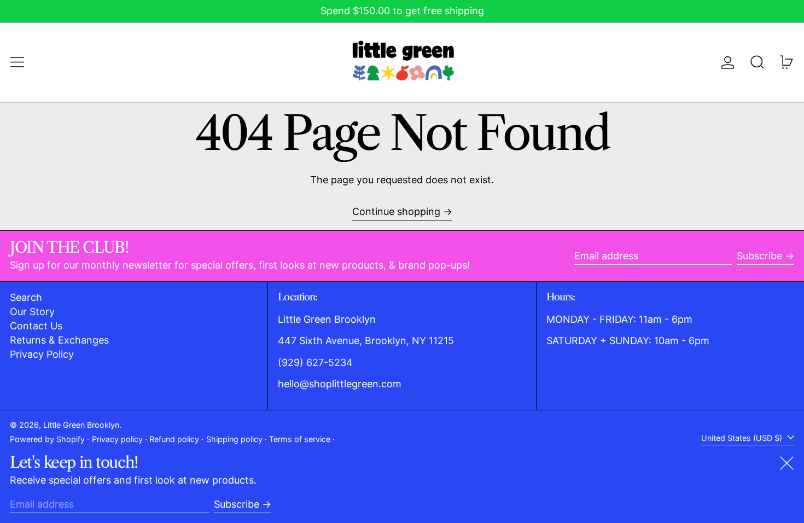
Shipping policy (234, 439)
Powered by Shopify (47, 439)
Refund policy (174, 439)
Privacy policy (117, 439)
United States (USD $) (742, 438)
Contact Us (36, 326)
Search (26, 297)
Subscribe (759, 256)
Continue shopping (396, 211)
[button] (757, 62)
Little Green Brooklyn (81, 424)
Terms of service (299, 439)
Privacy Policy (42, 354)
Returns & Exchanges (59, 340)
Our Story (32, 311)
